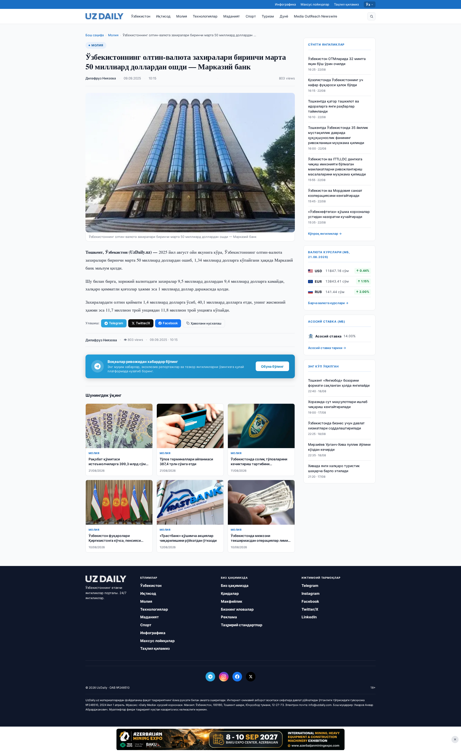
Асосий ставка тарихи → (327, 348)
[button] (371, 16)
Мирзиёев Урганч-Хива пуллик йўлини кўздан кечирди (339, 446)
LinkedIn (309, 617)
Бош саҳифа (94, 35)
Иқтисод (163, 16)
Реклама (229, 617)
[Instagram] (224, 676)
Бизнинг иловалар (237, 609)
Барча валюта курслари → (328, 303)
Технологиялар (205, 16)
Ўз (368, 4)
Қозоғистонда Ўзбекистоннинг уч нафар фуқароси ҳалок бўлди (335, 82)
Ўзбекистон (140, 16)
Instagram (311, 593)
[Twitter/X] (250, 676)
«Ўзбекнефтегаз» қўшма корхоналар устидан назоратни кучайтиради (339, 214)
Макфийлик (231, 601)
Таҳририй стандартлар (241, 625)
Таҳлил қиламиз (346, 4)
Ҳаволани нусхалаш (206, 323)
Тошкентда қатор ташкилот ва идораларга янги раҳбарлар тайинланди (333, 106)
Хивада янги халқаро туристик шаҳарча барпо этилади (334, 468)
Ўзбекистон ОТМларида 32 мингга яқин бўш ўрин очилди (337, 61)
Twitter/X (143, 323)
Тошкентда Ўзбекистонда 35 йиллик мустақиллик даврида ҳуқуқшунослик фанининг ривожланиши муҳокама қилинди (338, 135)
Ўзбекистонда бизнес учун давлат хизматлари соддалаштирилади (336, 425)
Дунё (284, 16)
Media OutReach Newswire (315, 16)
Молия (181, 16)
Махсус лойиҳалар (315, 4)
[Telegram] (210, 676)
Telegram (116, 323)
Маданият (231, 16)
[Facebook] (237, 676)
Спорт (251, 16)
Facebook (170, 323)
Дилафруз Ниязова (100, 78)
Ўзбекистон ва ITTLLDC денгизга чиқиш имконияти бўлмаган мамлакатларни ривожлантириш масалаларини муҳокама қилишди (337, 166)
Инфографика (285, 4)
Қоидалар (230, 593)
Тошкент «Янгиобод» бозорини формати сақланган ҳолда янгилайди (339, 383)
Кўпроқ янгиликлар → (325, 234)
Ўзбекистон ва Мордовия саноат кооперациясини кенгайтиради (335, 193)
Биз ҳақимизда (235, 585)
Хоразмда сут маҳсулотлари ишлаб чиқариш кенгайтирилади (337, 404)
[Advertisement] (230, 739)
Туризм (268, 16)
